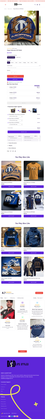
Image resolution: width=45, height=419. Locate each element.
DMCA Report (14, 413)
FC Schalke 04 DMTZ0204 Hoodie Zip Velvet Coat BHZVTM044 (37, 316)
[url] (7, 378)
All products (10, 8)
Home (5, 8)
